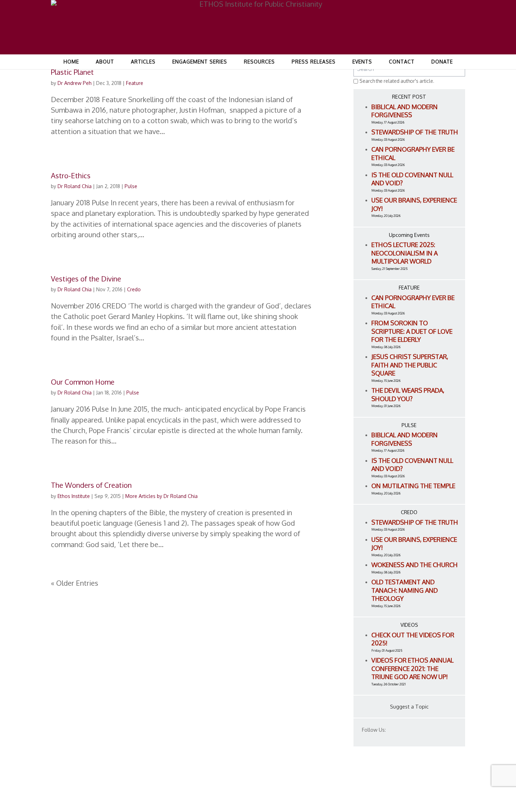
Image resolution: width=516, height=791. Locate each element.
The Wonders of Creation (91, 485)
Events (362, 62)
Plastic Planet (72, 72)
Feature (134, 83)
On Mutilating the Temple (413, 486)
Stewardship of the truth (414, 132)
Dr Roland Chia (75, 186)
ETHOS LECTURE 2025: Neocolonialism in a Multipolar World (404, 253)
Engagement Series (199, 62)
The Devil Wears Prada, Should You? (407, 394)
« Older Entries (74, 582)
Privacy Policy (436, 776)
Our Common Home (82, 381)
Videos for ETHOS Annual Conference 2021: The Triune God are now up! (412, 668)
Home (71, 62)
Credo (134, 289)
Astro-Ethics (71, 175)
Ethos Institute (74, 496)
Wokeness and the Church (414, 565)
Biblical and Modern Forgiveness (404, 111)
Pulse (131, 186)
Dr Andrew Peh (75, 83)
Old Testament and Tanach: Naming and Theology (404, 590)
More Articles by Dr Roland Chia (161, 496)
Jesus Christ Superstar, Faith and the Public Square (409, 365)
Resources (259, 62)
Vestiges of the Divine (86, 278)
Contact (402, 62)
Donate (442, 62)
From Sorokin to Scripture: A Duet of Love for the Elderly (411, 331)
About (105, 62)
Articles (143, 62)
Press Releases (314, 62)
